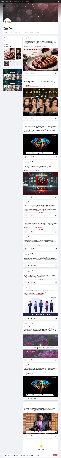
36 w (29, 237)
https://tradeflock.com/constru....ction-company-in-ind (37, 260)
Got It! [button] (55, 455)
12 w (29, 38)
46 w (29, 271)
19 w (29, 124)
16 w (29, 79)
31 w (29, 221)
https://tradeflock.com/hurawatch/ (33, 277)
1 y (28, 324)
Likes (11, 32)
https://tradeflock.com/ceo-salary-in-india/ (34, 227)
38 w (29, 254)
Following (17, 32)
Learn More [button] (37, 455)
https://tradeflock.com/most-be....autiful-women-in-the (37, 86)
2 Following (8, 37)
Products (37, 32)
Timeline (6, 32)
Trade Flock (30, 37)
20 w (29, 162)
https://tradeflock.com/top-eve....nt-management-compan (37, 333)
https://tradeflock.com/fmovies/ (32, 170)
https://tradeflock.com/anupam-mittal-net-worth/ (36, 210)
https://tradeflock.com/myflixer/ (32, 244)
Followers (24, 32)
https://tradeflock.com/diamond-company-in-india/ (36, 132)
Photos (31, 32)
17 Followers (8, 40)
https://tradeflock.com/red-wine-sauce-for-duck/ (36, 46)
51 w (29, 288)
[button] (22, 1)
